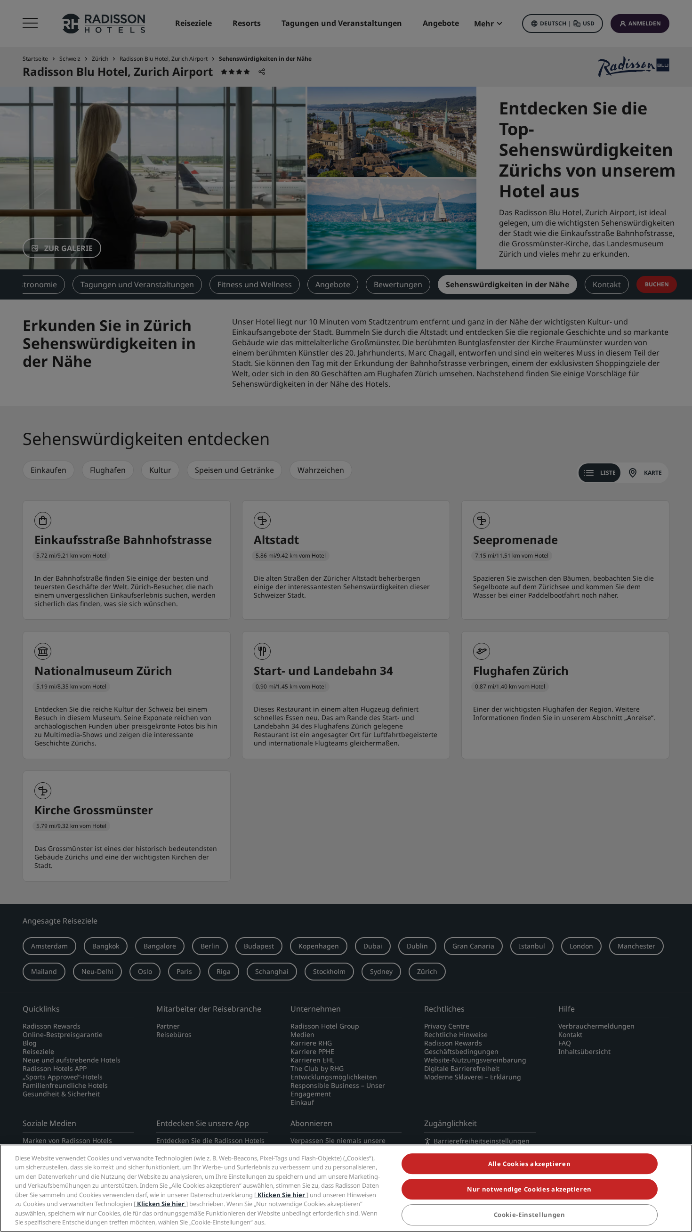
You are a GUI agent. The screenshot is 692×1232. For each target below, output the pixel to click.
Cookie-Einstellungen (529, 1215)
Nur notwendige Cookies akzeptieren (529, 1189)
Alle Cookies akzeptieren (529, 1163)
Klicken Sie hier (281, 1195)
